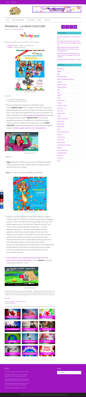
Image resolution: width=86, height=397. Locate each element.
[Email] (1, 203)
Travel (58, 160)
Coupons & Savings (61, 87)
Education (59, 95)
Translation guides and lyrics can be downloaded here (29, 128)
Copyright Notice (42, 394)
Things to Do (60, 155)
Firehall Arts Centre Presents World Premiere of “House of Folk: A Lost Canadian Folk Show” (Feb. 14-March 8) (68, 55)
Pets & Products (61, 137)
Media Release (60, 124)
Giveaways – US (61, 108)
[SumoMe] (1, 207)
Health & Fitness (61, 113)
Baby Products (60, 68)
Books (58, 74)
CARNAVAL (10, 47)
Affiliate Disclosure (63, 394)
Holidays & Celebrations (62, 118)
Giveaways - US (22, 301)
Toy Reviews (60, 158)
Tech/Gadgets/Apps (62, 153)
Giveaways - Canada (14, 301)
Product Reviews (61, 142)
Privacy (35, 394)
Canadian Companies (62, 76)
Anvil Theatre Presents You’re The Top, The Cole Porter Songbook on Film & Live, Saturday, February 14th (69, 43)
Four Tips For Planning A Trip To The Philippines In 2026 (16, 371)
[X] (1, 196)
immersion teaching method (35, 115)
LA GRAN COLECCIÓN (12, 45)
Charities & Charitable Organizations (65, 79)
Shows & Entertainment (62, 150)
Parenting (59, 134)
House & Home (60, 121)
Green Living (60, 110)
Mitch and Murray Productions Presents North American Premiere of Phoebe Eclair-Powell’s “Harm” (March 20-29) (68, 49)
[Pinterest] (1, 200)
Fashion (59, 97)
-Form (8, 298)
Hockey (59, 116)
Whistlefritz (12, 303)
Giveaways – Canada (62, 105)
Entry (6, 298)
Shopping (59, 147)
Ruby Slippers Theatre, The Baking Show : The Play (69, 59)
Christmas (59, 82)
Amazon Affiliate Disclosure (52, 394)
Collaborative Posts (61, 84)
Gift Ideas (59, 103)
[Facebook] (1, 193)
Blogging (59, 71)
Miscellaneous (60, 126)
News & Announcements (63, 132)
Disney (58, 92)
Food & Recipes (61, 100)
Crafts (58, 89)
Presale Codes (60, 139)
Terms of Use (31, 394)
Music (58, 129)
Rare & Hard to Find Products (64, 145)
